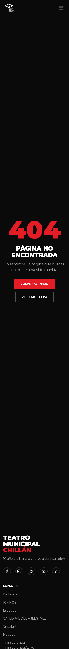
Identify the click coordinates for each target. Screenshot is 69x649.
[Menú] (61, 8)
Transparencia (14, 642)
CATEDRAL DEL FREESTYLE (24, 618)
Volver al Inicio (34, 284)
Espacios (9, 610)
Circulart (9, 626)
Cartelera (10, 594)
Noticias (9, 634)
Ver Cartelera (34, 297)
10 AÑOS (9, 602)
